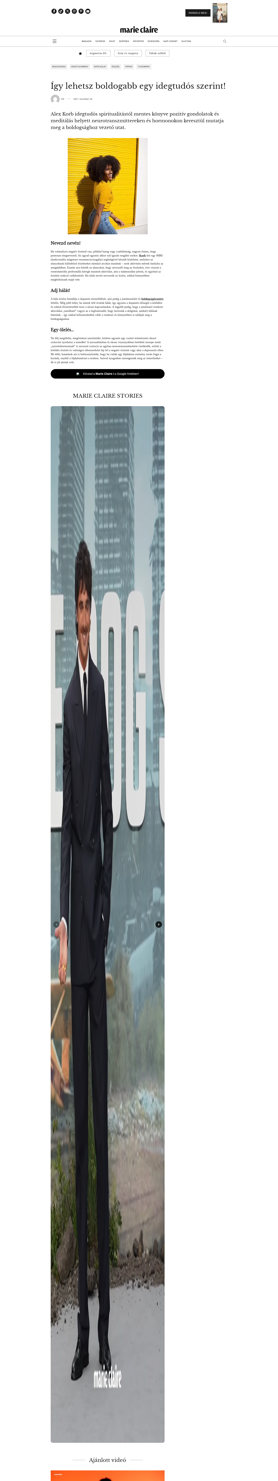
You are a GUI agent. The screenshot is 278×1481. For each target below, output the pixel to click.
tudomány (144, 66)
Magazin (87, 41)
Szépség (124, 41)
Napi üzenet (170, 41)
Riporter (138, 41)
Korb (142, 255)
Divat (112, 41)
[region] (108, 924)
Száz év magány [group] (128, 53)
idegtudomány (79, 66)
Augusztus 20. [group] (98, 53)
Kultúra (186, 41)
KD (62, 99)
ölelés (116, 66)
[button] (108, 924)
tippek (128, 66)
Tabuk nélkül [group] (157, 53)
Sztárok (100, 41)
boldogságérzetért (152, 298)
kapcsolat (100, 66)
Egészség (154, 41)
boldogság (59, 66)
